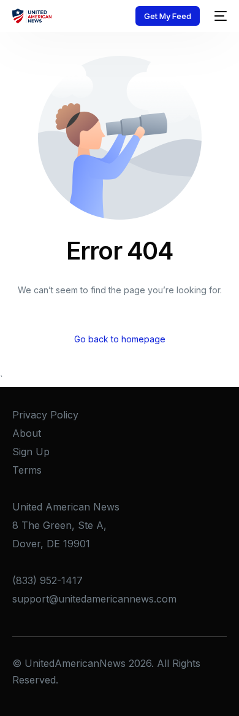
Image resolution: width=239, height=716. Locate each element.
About (26, 433)
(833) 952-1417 (47, 580)
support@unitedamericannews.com (94, 599)
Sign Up (31, 451)
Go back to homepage (119, 339)
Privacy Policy (45, 415)
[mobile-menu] (219, 16)
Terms (27, 470)
